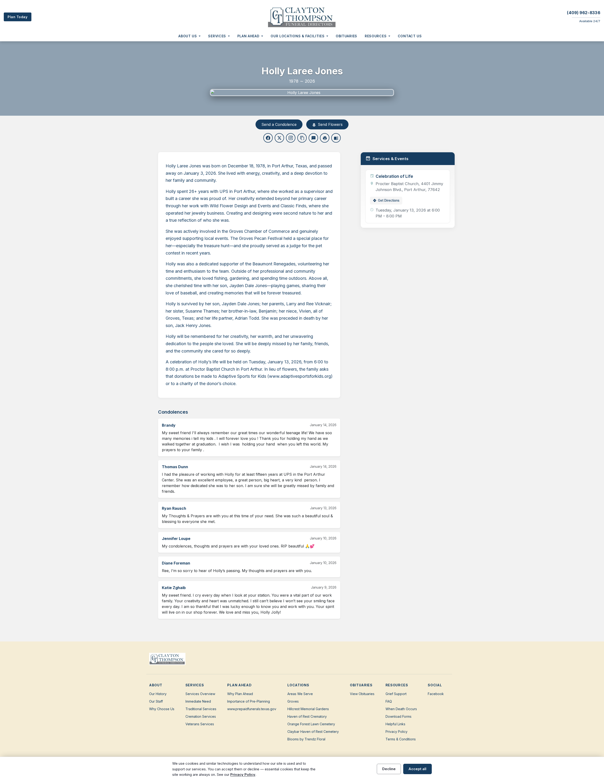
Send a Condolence (279, 124)
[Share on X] (279, 138)
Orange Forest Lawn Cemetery (311, 724)
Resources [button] (375, 36)
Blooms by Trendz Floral (306, 739)
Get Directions (386, 200)
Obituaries (346, 36)
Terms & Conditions (401, 739)
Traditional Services (200, 709)
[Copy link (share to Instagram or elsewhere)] (290, 138)
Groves (293, 701)
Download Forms (398, 716)
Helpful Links (395, 724)
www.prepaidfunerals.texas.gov (251, 709)
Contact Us (410, 36)
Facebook (436, 694)
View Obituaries (362, 694)
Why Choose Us (161, 709)
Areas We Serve (300, 694)
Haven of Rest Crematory (307, 716)
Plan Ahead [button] (248, 36)
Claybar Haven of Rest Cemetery (313, 732)
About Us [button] (187, 36)
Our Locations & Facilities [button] (297, 36)
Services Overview (200, 694)
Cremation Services (200, 716)
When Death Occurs (401, 709)
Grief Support (396, 694)
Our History (158, 694)
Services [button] (217, 36)
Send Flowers (327, 124)
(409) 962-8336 (583, 12)
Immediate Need (198, 701)
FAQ (389, 701)
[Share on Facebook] (268, 138)
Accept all (417, 769)
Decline (389, 769)
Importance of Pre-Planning (248, 701)
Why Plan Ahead (240, 694)
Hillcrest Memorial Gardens (308, 709)
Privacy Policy (396, 732)
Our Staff (156, 701)
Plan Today (18, 17)
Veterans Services (199, 724)
